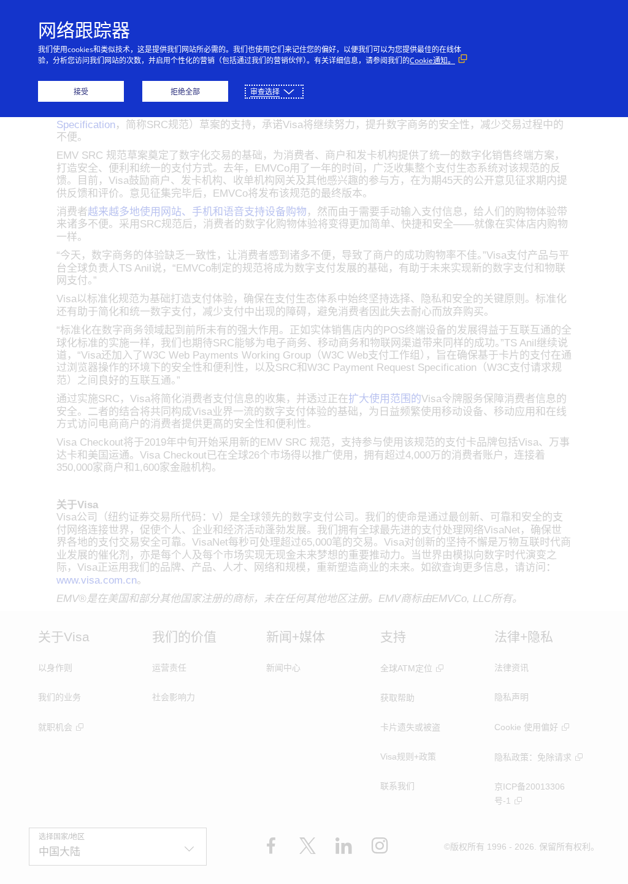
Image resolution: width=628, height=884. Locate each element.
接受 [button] (81, 91)
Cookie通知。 (432, 60)
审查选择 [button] (265, 91)
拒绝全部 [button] (185, 91)
